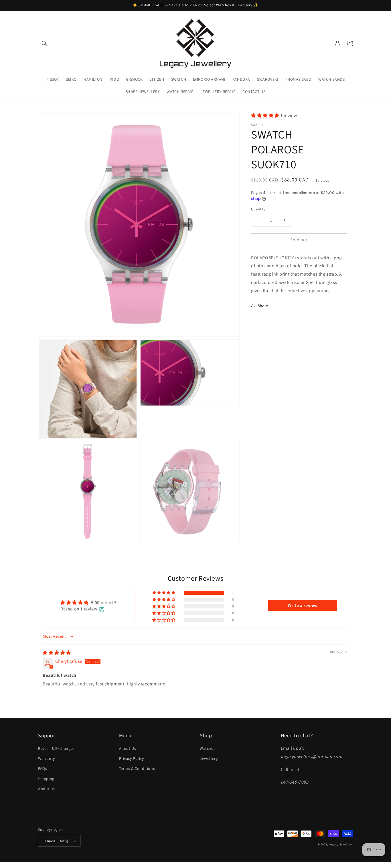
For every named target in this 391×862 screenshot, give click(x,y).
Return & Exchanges (56, 748)
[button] (44, 43)
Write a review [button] (303, 605)
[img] (57, 653)
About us (46, 788)
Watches (207, 748)
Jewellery (209, 758)
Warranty (46, 758)
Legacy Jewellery (341, 844)
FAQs (42, 768)
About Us (127, 748)
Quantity (258, 209)
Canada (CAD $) (55, 841)
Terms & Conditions (137, 768)
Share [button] (263, 305)
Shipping (46, 778)
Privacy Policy (131, 758)
